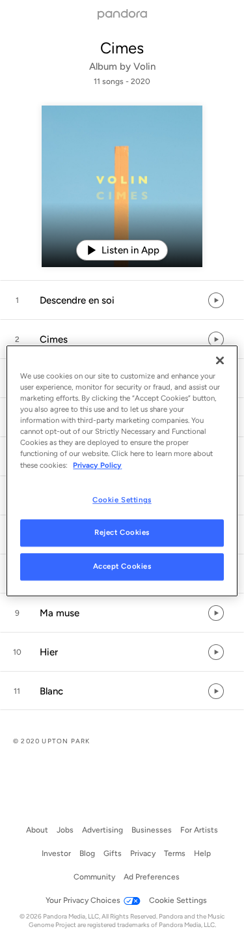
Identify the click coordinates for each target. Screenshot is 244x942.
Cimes (122, 47)
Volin (144, 66)
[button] (122, 300)
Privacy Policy (97, 465)
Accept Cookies (122, 566)
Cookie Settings (122, 499)
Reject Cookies (122, 532)
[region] (121, 471)
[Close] (220, 360)
